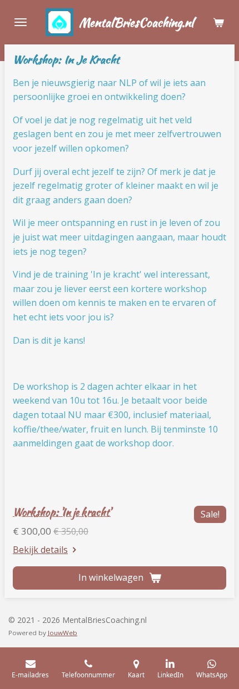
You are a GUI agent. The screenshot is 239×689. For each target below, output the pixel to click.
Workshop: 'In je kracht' (62, 512)
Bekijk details (40, 550)
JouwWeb (62, 632)
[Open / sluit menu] (20, 22)
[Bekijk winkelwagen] (218, 22)
